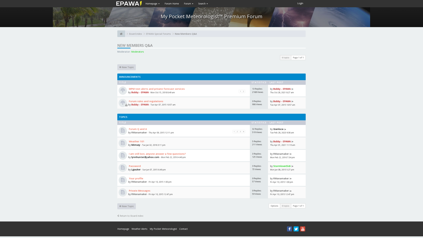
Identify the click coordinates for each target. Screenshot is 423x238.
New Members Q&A (186, 33)
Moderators (137, 51)
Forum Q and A (137, 129)
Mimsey (135, 144)
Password (134, 166)
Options (274, 205)
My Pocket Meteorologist (163, 228)
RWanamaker (139, 132)
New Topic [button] (127, 67)
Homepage (151, 3)
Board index (135, 33)
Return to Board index (131, 215)
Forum (188, 3)
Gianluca (278, 129)
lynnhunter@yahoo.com (145, 157)
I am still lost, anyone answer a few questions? (157, 153)
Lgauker (136, 169)
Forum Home (172, 3)
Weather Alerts (139, 228)
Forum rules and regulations (145, 101)
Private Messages (139, 190)
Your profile (135, 178)
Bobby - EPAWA (140, 92)
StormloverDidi (282, 166)
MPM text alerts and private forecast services (156, 88)
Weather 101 (136, 141)
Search (202, 3)
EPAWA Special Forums (158, 33)
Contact (183, 228)
